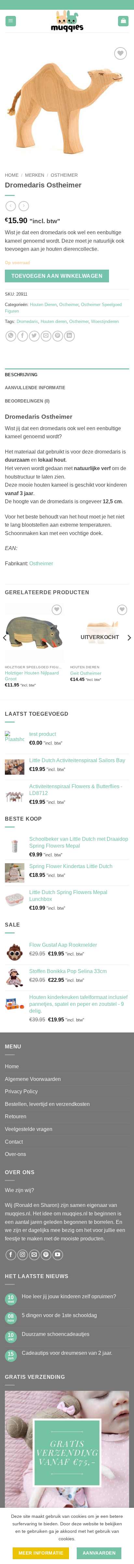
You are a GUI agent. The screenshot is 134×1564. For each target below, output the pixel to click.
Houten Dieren (43, 304)
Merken (34, 175)
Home (12, 175)
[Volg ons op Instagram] (22, 1255)
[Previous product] (24, 206)
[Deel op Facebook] (22, 336)
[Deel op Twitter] (34, 336)
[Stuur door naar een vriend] (46, 336)
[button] (11, 21)
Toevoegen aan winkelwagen (57, 276)
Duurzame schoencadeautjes (55, 1334)
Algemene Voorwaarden (33, 1079)
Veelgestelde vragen (28, 1129)
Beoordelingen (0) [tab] (27, 401)
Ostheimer (64, 175)
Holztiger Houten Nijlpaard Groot (32, 676)
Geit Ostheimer (85, 673)
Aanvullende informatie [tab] (35, 387)
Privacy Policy (21, 1091)
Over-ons (15, 1154)
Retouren (15, 1116)
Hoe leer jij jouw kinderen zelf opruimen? (69, 1296)
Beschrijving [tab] (21, 374)
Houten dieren (54, 321)
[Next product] (11, 206)
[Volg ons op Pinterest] (46, 1255)
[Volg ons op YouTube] (57, 1255)
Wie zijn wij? (19, 1190)
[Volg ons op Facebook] (11, 1255)
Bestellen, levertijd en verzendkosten (47, 1104)
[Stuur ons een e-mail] (34, 1255)
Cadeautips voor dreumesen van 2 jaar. (67, 1353)
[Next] (129, 650)
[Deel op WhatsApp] (11, 336)
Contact (14, 1142)
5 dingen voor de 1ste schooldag (59, 1315)
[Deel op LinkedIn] (69, 336)
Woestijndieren (105, 321)
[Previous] (5, 650)
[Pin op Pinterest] (57, 336)
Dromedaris (27, 321)
